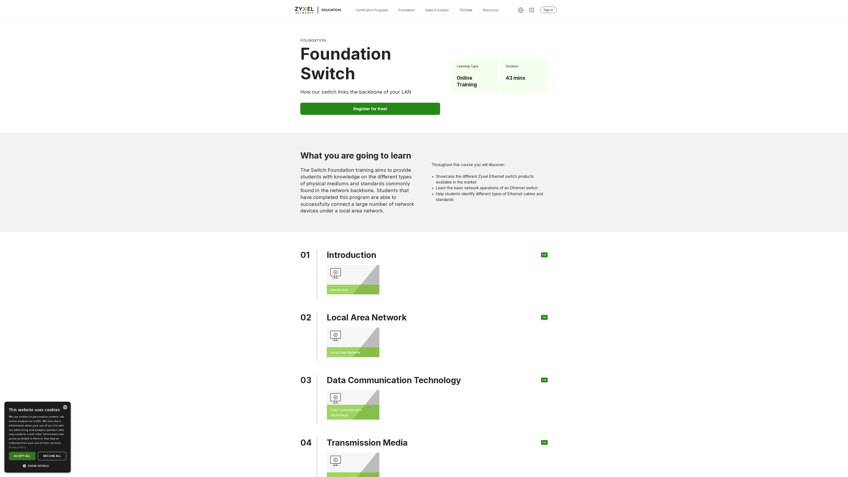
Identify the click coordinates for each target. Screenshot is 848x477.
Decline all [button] (52, 456)
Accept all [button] (22, 456)
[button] (37, 465)
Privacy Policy (17, 447)
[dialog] (37, 437)
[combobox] (65, 407)
